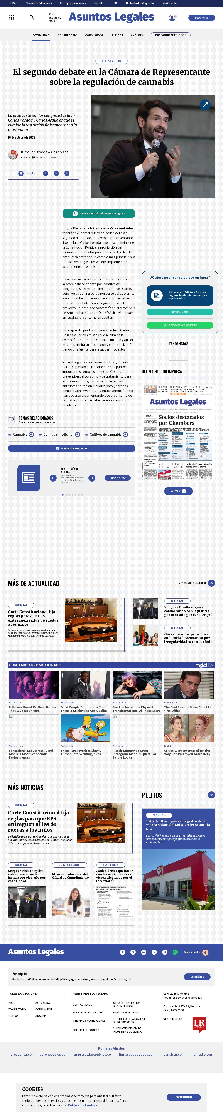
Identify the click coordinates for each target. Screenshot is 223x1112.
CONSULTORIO (67, 35)
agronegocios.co (52, 1055)
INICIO (11, 1003)
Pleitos (152, 794)
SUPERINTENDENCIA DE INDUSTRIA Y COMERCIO (127, 1030)
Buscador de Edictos (170, 35)
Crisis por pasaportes (73, 3)
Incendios (100, 3)
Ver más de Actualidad (192, 582)
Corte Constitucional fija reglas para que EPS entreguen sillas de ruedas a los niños (33, 618)
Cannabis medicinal (58, 434)
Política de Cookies (82, 1105)
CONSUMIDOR (94, 35)
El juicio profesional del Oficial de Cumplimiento (70, 876)
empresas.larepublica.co (92, 1055)
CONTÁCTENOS (82, 1004)
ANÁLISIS (137, 35)
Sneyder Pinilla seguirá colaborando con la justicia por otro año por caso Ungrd (188, 611)
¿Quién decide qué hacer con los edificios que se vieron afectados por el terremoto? (114, 876)
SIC (116, 3)
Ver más (175, 491)
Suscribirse (201, 17)
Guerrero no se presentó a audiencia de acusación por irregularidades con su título (188, 638)
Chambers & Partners (39, 3)
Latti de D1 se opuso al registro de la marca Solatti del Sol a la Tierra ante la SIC (178, 825)
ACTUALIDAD (41, 35)
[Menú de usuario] (172, 18)
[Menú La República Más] (11, 17)
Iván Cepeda (169, 3)
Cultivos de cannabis (105, 434)
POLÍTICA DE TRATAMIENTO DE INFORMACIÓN (130, 1020)
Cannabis (20, 434)
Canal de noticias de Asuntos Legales (102, 213)
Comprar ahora (180, 311)
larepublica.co (21, 1055)
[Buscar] (31, 17)
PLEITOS (117, 35)
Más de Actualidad (33, 583)
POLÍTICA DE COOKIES (86, 1030)
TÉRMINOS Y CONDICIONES (89, 1020)
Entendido (183, 1097)
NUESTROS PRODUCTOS (87, 1012)
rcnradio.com (203, 1055)
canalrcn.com (174, 1055)
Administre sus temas (74, 448)
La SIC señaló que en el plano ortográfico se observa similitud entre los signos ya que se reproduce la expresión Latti (175, 839)
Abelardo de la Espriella (139, 3)
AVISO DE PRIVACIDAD (126, 1012)
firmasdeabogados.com (137, 1055)
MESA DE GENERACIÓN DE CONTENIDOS (126, 1004)
